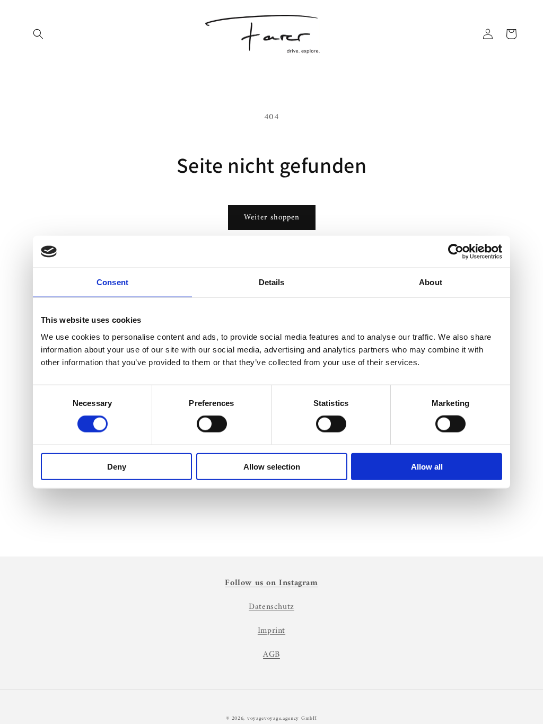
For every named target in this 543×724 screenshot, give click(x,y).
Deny (116, 466)
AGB (271, 654)
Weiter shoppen (272, 217)
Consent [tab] (112, 282)
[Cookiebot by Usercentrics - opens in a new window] (455, 252)
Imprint (271, 630)
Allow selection (271, 466)
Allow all (427, 466)
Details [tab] (272, 282)
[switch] (212, 424)
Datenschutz (271, 606)
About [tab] (430, 282)
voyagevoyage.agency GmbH (282, 718)
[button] (38, 34)
